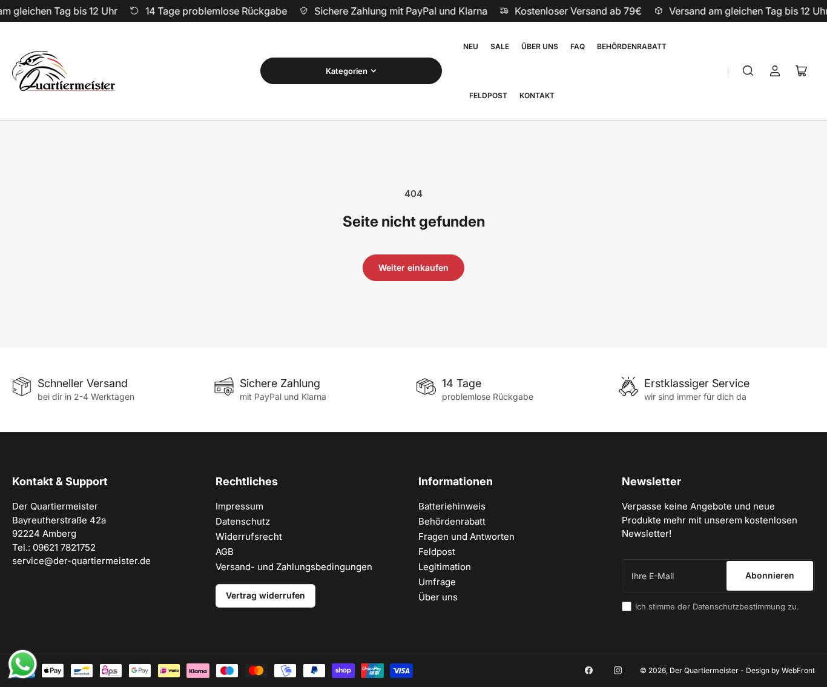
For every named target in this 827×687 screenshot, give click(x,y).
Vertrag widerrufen (265, 595)
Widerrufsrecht (249, 536)
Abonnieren (769, 575)
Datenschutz (243, 521)
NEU (470, 46)
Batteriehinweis (452, 506)
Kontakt (537, 95)
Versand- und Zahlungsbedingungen (294, 566)
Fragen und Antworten (466, 536)
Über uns (539, 46)
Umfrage (437, 582)
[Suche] (748, 71)
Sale (499, 46)
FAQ (577, 46)
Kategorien (346, 71)
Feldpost (488, 95)
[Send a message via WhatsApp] (22, 664)
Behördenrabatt (632, 46)
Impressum (239, 506)
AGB (225, 551)
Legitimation (444, 566)
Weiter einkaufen (413, 267)
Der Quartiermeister (704, 670)
